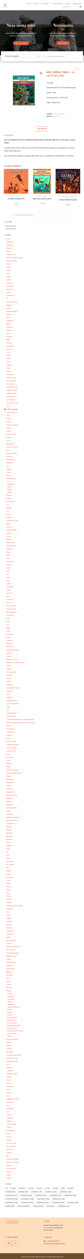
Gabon (8, 628)
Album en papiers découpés (14, 257)
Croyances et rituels (12, 425)
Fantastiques (11, 999)
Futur (7, 625)
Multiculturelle (10, 823)
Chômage (9, 365)
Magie (8, 767)
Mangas (8, 786)
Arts (8, 481)
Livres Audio (70, 196)
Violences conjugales (12, 1159)
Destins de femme (12, 447)
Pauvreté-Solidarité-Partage (14, 905)
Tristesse (9, 1137)
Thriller (9, 1036)
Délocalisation (10, 444)
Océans (8, 874)
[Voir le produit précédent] (74, 69)
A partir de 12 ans (58, 1199)
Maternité (9, 798)
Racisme (9, 943)
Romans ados (11, 1020)
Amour (8, 273)
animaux (8, 280)
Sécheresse (9, 1052)
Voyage (8, 1175)
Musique (76, 196)
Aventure (9, 308)
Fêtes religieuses (11, 612)
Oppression (9, 877)
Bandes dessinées (11, 311)
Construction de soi (12, 403)
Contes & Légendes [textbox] (22, 56)
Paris (7, 893)
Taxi (7, 1105)
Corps (8, 415)
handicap (9, 643)
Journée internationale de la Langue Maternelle (20, 719)
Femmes (9, 602)
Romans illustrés (12, 1023)
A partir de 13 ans (12, 1202)
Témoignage (10, 1108)
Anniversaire (10, 286)
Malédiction (9, 779)
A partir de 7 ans (55, 1195)
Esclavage (9, 549)
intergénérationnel (11, 700)
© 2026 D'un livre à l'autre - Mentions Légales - (33, 1257)
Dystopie (9, 508)
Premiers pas (10, 931)
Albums (8, 264)
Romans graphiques (12, 1039)
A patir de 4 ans (73, 1202)
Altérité (8, 267)
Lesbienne (9, 735)
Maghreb (9, 763)
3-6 (6, 1188)
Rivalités (8, 984)
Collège (8, 371)
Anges (8, 276)
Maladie (8, 776)
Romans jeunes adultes (14, 1025)
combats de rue (11, 377)
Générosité (9, 634)
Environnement (10, 542)
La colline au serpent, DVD (16, 199)
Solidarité (9, 1067)
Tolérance (10, 1070)
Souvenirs (9, 1092)
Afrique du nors (11, 254)
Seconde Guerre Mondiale (13, 1055)
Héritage (8, 653)
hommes (9, 669)
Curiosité (9, 437)
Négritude (9, 845)
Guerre (8, 637)
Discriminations (11, 459)
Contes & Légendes (59, 114)
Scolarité (9, 1049)
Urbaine (8, 1140)
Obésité (8, 871)
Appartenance (10, 295)
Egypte (8, 523)
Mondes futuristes (11, 820)
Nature (8, 842)
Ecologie (8, 517)
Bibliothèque (10, 321)
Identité (8, 681)
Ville (7, 1156)
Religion (8, 959)
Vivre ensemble (10, 1168)
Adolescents (10, 245)
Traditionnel (9, 1118)
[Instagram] (15, 1243)
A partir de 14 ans (27, 1202)
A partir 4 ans (10, 1192)
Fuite (7, 621)
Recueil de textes (12, 1017)
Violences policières (12, 1162)
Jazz (7, 710)
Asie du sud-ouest (11, 302)
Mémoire (9, 801)
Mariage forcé (10, 792)
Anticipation (9, 289)
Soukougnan (10, 1086)
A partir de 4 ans (11, 1195)
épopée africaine (11, 546)
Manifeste (9, 789)
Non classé (9, 861)
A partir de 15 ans (42, 1202)
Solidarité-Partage (11, 1074)
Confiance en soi (11, 396)
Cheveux (8, 358)
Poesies (9, 489)
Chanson (9, 349)
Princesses (9, 934)
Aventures (10, 994)
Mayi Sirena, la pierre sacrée (42, 199)
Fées (7, 596)
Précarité (9, 924)
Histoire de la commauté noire (15, 662)
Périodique (9, 909)
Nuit (7, 868)
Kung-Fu (8, 725)
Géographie (10, 484)
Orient (8, 880)
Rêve (7, 978)
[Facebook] (9, 1243)
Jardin (8, 707)
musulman (9, 833)
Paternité (9, 899)
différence (9, 456)
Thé (7, 1111)
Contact (68, 3)
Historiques (10, 1004)
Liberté (8, 738)
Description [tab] (42, 129)
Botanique (9, 330)
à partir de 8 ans (57, 116)
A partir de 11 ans (43, 1199)
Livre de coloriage (11, 748)
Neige (8, 849)
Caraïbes (9, 343)
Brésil (8, 339)
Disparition (9, 463)
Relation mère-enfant (12, 953)
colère (8, 368)
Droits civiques (10, 501)
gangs (8, 631)
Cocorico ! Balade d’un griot (68, 200)
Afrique (8, 251)
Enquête (8, 536)
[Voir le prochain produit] (78, 69)
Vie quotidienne (11, 1146)
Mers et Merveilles (11, 808)
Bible (7, 317)
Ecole (8, 514)
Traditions (71, 197)
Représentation (10, 969)
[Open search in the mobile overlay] (61, 56)
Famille (8, 584)
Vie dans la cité (11, 1143)
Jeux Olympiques (11, 713)
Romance (9, 988)
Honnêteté (9, 675)
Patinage (9, 902)
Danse (8, 441)
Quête (8, 937)
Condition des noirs (12, 387)
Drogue (8, 498)
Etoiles (8, 568)
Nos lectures (65, 197)
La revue (36, 3)
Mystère (9, 1009)
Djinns (8, 475)
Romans (8, 991)
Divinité (8, 472)
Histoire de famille (11, 659)
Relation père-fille (11, 956)
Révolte (8, 981)
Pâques (8, 890)
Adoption (9, 248)
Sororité (8, 1083)
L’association (56, 3)
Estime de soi (10, 561)
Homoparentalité (11, 672)
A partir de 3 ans (65, 1192)
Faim (7, 580)
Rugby (8, 1045)
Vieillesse (9, 1152)
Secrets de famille (11, 1058)
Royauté (8, 1042)
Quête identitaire (11, 940)
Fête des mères (11, 606)
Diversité (9, 469)
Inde (7, 694)
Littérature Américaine (13, 1007)
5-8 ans (55, 1188)
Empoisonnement (11, 530)
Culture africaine (11, 434)
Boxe (7, 333)
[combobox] (22, 56)
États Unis (9, 565)
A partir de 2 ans (51, 1192)
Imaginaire (9, 684)
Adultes (70, 1188)
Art (7, 298)
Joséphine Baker (11, 716)
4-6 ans (31, 1188)
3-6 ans (13, 1188)
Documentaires (10, 478)
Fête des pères (10, 609)
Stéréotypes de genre (12, 1099)
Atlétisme (9, 305)
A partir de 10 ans (12, 1199)
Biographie (9, 327)
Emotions (9, 527)
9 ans (63, 1188)
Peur (7, 912)
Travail (8, 1134)
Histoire (9, 487)
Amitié (8, 270)
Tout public (50, 1206)
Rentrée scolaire (11, 962)
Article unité (10, 1206)
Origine (8, 883)
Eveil (7, 571)
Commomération (11, 381)
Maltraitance (10, 782)
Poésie (8, 915)
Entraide (8, 539)
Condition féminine (12, 390)
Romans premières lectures (15, 1031)
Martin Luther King (11, 795)
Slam (7, 1064)
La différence (10, 729)
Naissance (9, 839)
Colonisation (10, 374)
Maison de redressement (14, 773)
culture (8, 431)
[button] (45, 3)
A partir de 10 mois (27, 1199)
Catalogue (44, 3)
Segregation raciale (12, 1061)
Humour (8, 678)
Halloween (9, 640)
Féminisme (9, 599)
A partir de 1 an (36, 1192)
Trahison (9, 1127)
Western (8, 1178)
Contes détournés (11, 412)
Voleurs (8, 1171)
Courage (8, 418)
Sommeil (9, 1077)
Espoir (8, 555)
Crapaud (8, 422)
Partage (8, 896)
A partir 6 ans (23, 1192)
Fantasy (8, 590)
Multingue (9, 827)
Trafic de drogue (11, 1124)
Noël (7, 855)
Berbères (9, 314)
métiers (8, 811)
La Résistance (10, 732)
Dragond (8, 495)
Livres (8, 754)
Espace (8, 552)
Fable (8, 577)
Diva (7, 466)
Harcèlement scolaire (12, 650)
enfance (8, 533)
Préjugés (9, 927)
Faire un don (77, 3)
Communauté (10, 384)
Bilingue (8, 324)
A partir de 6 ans (41, 1195)
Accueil (28, 3)
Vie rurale (9, 1149)
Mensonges (9, 804)
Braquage (9, 336)
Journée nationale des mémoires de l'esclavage (20, 722)
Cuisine (8, 428)
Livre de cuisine (11, 751)
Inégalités (9, 697)
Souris (8, 1089)
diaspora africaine (11, 453)
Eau (7, 511)
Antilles (8, 292)
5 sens (8, 239)
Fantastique (9, 587)
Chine (8, 362)
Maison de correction (12, 770)
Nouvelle (9, 1012)
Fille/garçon (10, 615)
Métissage (9, 814)
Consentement (10, 400)
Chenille (8, 355)
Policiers (9, 1015)
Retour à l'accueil (11, 226)
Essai (8, 558)
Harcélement (10, 647)
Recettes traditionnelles (13, 946)
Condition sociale (11, 393)
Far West (9, 593)
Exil (7, 574)
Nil (7, 852)
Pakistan (9, 886)
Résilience (9, 972)
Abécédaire (9, 242)
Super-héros (10, 1102)
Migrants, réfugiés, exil (13, 817)
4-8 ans (39, 1188)
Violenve (8, 1165)
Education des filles (12, 520)
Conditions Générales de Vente (54, 1257)
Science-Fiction (11, 1033)
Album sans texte (11, 261)
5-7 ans (47, 1188)
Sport (8, 1096)
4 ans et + (22, 1188)
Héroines (9, 656)
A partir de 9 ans (70, 1195)
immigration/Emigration (13, 688)
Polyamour (9, 921)
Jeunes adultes (38, 1206)
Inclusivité (9, 691)
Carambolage (10, 346)
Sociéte (9, 492)
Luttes (8, 760)
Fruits (8, 618)
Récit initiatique (10, 950)
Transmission (10, 1130)
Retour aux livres (11, 229)
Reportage (9, 965)
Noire (8, 858)
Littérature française (12, 744)
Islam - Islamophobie (12, 703)
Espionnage (10, 996)
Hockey (8, 665)
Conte (8, 406)
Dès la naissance (24, 1206)
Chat (7, 352)
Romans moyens (12, 1028)
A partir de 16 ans (58, 1202)
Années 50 (9, 283)
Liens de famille (11, 741)
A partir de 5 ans (26, 1195)
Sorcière (8, 1080)
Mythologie (9, 836)
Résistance (9, 975)
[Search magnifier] (80, 6)
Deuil (7, 450)
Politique (8, 918)
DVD (21, 196)
